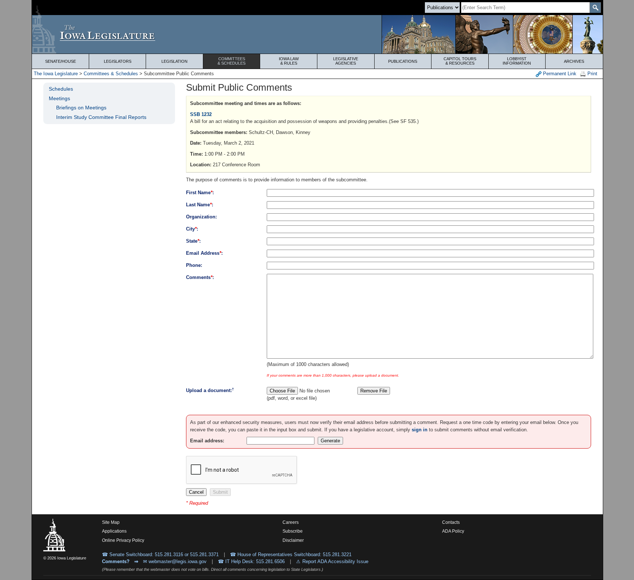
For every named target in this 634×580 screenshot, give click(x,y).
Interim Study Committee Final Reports (101, 117)
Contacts (451, 522)
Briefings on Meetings (81, 107)
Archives (574, 61)
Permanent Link (559, 73)
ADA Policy (453, 531)
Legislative (345, 61)
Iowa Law (289, 61)
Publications (402, 61)
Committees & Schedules (111, 73)
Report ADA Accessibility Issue (335, 561)
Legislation (174, 61)
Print (591, 73)
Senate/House (60, 61)
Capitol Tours (460, 61)
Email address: (207, 440)
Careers (291, 522)
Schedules (61, 89)
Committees (231, 61)
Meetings (59, 98)
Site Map (111, 522)
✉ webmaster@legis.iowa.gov (175, 561)
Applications (114, 531)
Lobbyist (517, 61)
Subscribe (293, 531)
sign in (419, 429)
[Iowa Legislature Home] (317, 34)
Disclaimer (293, 540)
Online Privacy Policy (123, 540)
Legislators (117, 61)
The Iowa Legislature (56, 73)
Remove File (373, 391)
